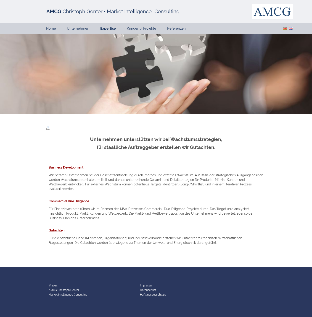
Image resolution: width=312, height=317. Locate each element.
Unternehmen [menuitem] (78, 28)
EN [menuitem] (291, 28)
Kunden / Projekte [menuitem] (141, 28)
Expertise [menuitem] (108, 28)
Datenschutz (148, 290)
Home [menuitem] (51, 28)
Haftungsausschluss (153, 294)
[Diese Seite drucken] (48, 129)
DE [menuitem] (285, 28)
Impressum (147, 285)
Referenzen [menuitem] (176, 28)
